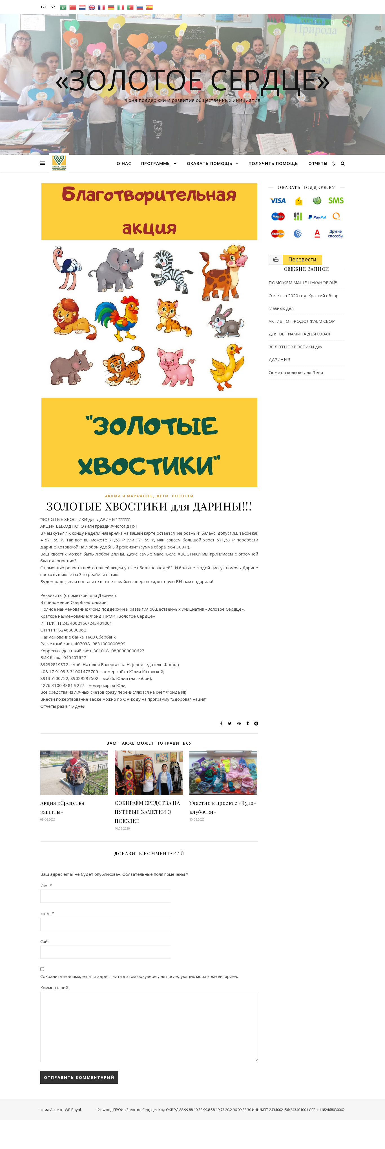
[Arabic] (63, 7)
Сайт (45, 941)
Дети (162, 496)
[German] (111, 7)
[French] (101, 7)
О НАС (124, 163)
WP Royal (73, 1109)
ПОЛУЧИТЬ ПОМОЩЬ (273, 163)
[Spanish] (149, 7)
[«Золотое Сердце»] (59, 163)
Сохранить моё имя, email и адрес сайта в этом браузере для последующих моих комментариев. (139, 976)
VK (53, 7)
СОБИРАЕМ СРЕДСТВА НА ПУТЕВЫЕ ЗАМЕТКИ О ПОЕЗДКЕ (147, 811)
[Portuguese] (130, 7)
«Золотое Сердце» (192, 79)
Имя (46, 885)
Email (47, 913)
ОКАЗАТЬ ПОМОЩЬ (210, 163)
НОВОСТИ (183, 496)
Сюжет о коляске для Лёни (296, 372)
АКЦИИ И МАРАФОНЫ (129, 496)
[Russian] (140, 7)
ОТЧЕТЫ (318, 163)
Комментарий (54, 987)
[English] (92, 7)
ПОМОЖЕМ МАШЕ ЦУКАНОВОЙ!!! (303, 282)
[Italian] (120, 7)
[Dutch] (82, 7)
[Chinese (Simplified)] (73, 7)
